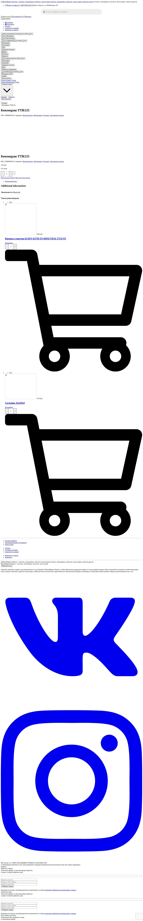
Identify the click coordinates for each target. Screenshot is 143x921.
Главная (3, 97)
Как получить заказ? (23, 178)
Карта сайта (9, 544)
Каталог (11, 97)
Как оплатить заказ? (8, 178)
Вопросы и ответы (11, 30)
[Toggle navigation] (5, 19)
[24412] (14, 173)
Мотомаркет (38, 115)
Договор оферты (11, 541)
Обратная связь (7, 566)
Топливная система (57, 115)
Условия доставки (11, 550)
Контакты (8, 557)
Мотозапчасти (6, 99)
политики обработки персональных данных (60, 890)
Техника (4, 103)
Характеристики (11, 181)
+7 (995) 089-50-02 (25, 5)
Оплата (7, 26)
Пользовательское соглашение (16, 543)
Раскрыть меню (7, 84)
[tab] (73, 181)
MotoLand (16, 192)
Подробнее (9, 243)
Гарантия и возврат (12, 28)
